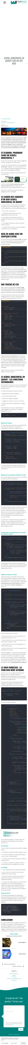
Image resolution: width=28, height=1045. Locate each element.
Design (14, 975)
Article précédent (9, 964)
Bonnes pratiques (14, 973)
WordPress (14, 980)
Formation (14, 977)
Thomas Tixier (4, 126)
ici (22, 187)
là (24, 187)
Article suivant (17, 966)
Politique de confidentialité (14, 1034)
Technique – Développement (14, 978)
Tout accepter (5, 1043)
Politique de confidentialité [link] (23, 1043)
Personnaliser (14, 1043)
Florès (14, 167)
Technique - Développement (8, 122)
